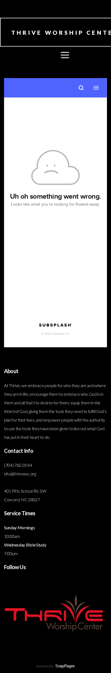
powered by (55, 666)
